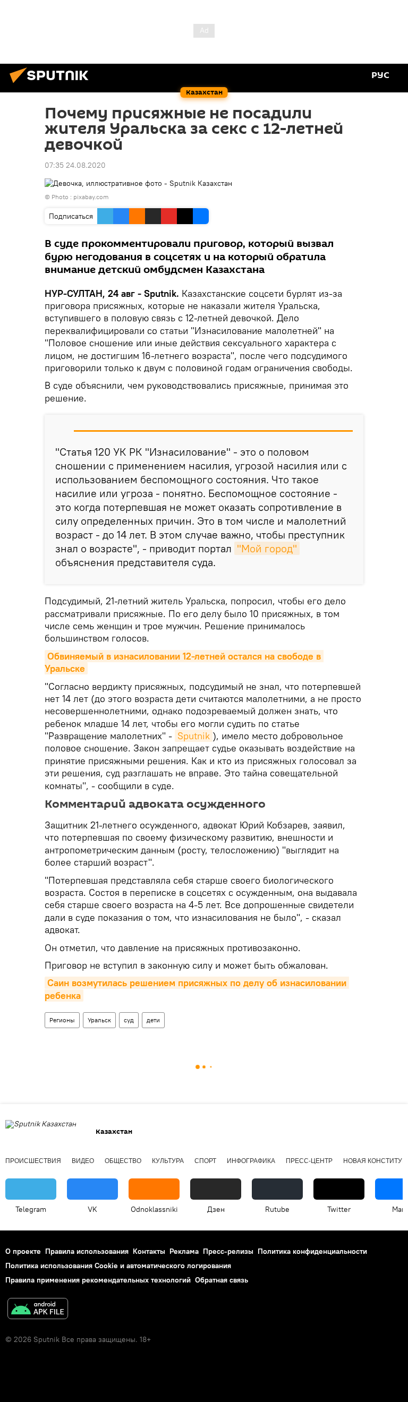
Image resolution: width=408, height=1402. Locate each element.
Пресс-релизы (228, 1251)
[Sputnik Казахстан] (52, 84)
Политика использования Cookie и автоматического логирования (118, 1265)
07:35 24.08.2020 (75, 165)
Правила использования (87, 1251)
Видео (83, 1161)
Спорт (205, 1161)
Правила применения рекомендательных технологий (98, 1280)
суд (129, 1020)
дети (153, 1020)
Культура (168, 1161)
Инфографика (251, 1161)
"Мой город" (267, 548)
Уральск (99, 1020)
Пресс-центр (309, 1161)
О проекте (23, 1251)
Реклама (184, 1251)
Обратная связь (221, 1280)
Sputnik (193, 736)
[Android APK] (38, 1310)
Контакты (149, 1251)
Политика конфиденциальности (312, 1251)
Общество (123, 1161)
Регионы (62, 1020)
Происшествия (33, 1161)
